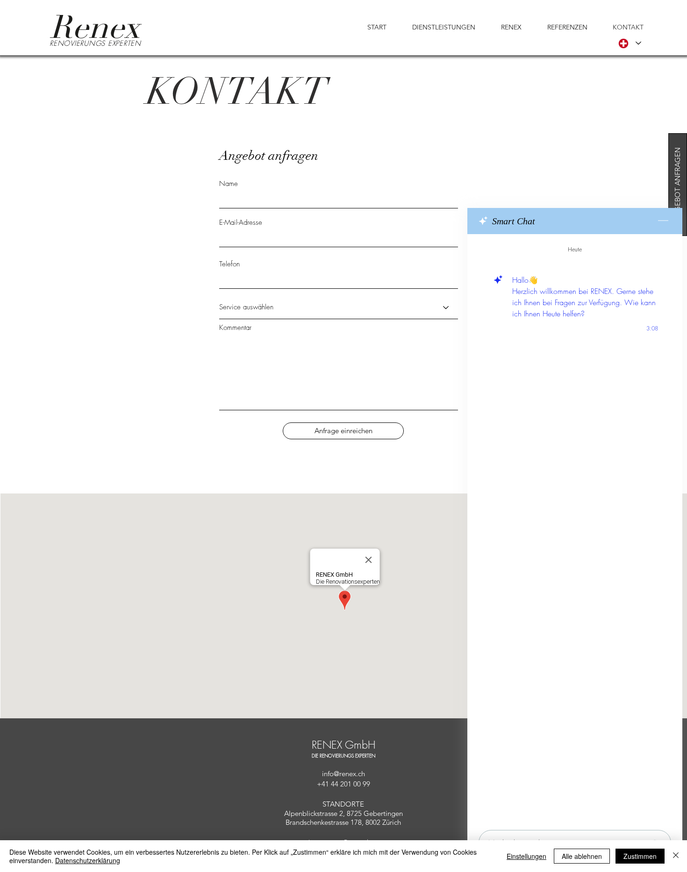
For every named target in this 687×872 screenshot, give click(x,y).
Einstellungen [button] (526, 856)
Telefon (229, 264)
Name (228, 183)
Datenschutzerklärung (87, 860)
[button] (435, 27)
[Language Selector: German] (630, 43)
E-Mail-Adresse (240, 222)
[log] (574, 529)
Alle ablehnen (582, 856)
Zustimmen (640, 856)
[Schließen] (675, 856)
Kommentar (235, 327)
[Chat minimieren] (663, 221)
